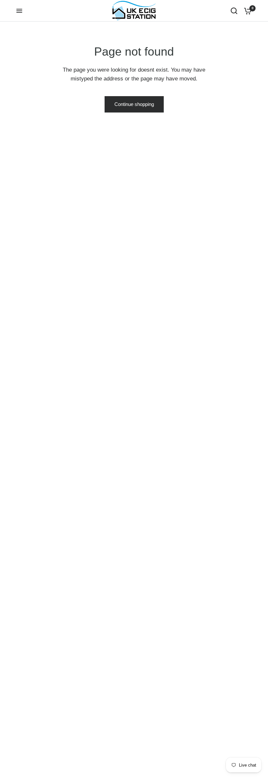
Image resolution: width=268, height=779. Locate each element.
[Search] (234, 11)
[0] (246, 11)
